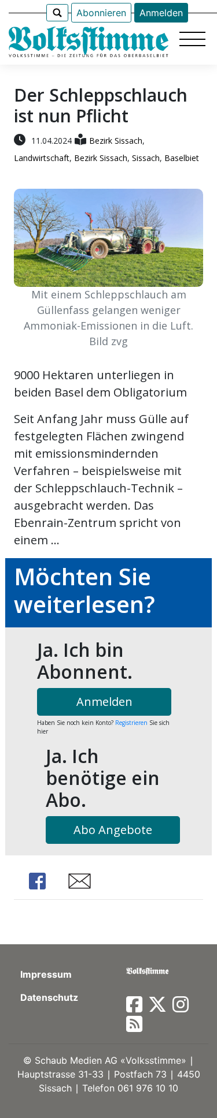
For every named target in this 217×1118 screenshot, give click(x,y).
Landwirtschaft (41, 157)
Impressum (46, 974)
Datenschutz (49, 997)
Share (37, 881)
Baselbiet (181, 157)
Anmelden (161, 12)
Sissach (146, 157)
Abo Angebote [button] (112, 829)
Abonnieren (101, 12)
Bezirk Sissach (115, 140)
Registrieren (131, 723)
